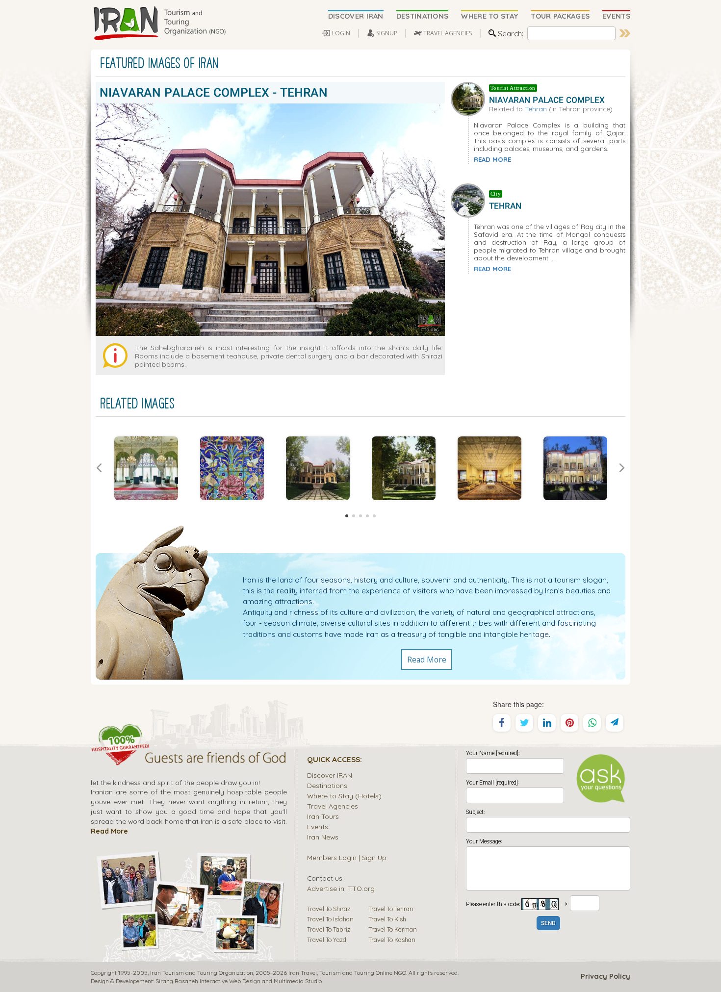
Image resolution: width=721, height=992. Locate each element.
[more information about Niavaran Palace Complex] (470, 97)
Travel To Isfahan (330, 919)
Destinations (327, 785)
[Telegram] (614, 723)
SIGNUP (386, 33)
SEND (548, 923)
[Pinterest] (569, 723)
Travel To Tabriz (328, 929)
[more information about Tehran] (470, 199)
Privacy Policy (605, 976)
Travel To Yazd (326, 939)
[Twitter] (524, 723)
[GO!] (624, 33)
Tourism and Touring (346, 972)
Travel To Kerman (392, 929)
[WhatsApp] (592, 723)
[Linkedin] (547, 723)
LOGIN (341, 33)
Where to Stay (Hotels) (344, 795)
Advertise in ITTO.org (341, 888)
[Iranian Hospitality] (189, 759)
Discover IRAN (329, 775)
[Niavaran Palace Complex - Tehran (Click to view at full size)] (146, 468)
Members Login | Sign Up (346, 857)
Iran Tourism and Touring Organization (201, 972)
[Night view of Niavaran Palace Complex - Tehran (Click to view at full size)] (575, 468)
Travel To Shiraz (328, 909)
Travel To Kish (387, 919)
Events (317, 826)
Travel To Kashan (391, 939)
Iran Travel (302, 972)
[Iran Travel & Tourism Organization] (159, 23)
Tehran (536, 108)
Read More (426, 659)
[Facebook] (502, 723)
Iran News (322, 837)
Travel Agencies (332, 806)
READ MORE (492, 159)
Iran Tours (323, 816)
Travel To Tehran (390, 909)
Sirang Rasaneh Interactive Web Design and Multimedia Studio (238, 981)
